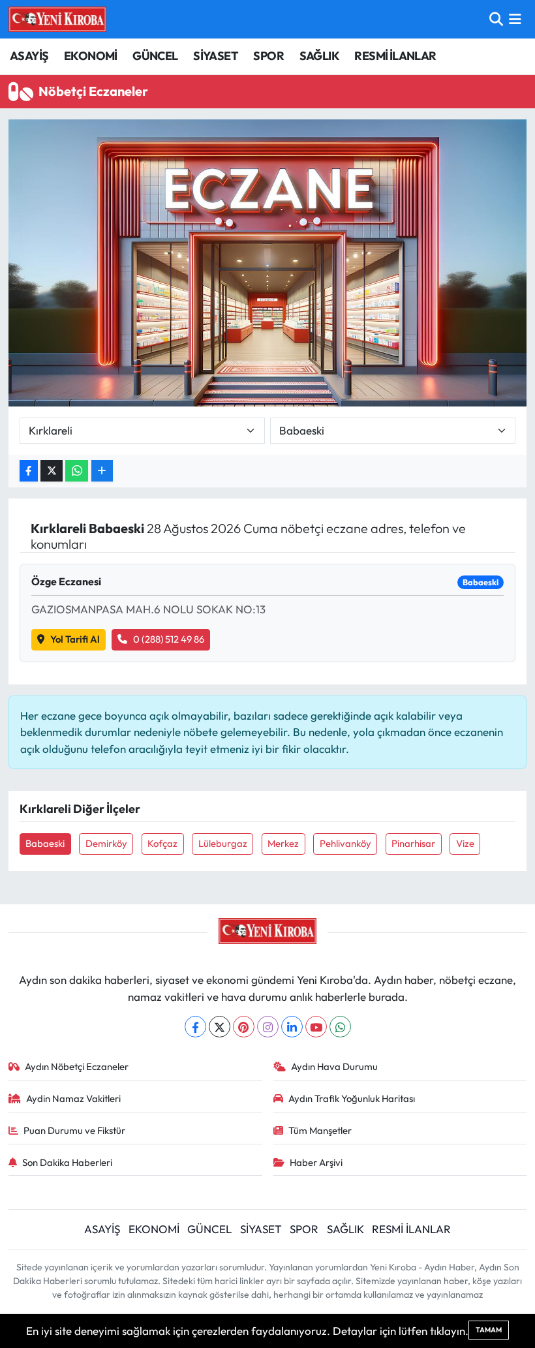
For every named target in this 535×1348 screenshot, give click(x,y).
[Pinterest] (243, 1026)
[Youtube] (316, 1026)
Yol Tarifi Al (75, 639)
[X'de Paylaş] (51, 471)
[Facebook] (195, 1026)
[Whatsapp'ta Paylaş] (76, 471)
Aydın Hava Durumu (334, 1066)
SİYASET (215, 55)
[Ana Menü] (515, 19)
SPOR (268, 55)
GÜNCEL (154, 55)
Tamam (489, 1329)
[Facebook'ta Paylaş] (29, 471)
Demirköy (106, 843)
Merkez (283, 843)
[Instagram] (268, 1026)
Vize (465, 843)
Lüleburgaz (222, 843)
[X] (219, 1026)
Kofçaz (162, 843)
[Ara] (496, 19)
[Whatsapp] (340, 1026)
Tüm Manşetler (320, 1130)
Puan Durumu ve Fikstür (74, 1130)
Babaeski (45, 843)
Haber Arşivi (316, 1162)
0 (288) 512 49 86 (168, 639)
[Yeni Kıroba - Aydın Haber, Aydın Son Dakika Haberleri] (57, 19)
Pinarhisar (413, 843)
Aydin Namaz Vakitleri (73, 1098)
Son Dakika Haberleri (67, 1162)
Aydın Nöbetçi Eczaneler (77, 1066)
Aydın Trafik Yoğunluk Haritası (351, 1098)
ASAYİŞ (29, 55)
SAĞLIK (319, 55)
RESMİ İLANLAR (395, 55)
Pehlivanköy (345, 843)
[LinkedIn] (292, 1026)
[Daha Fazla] (102, 471)
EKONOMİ (90, 55)
